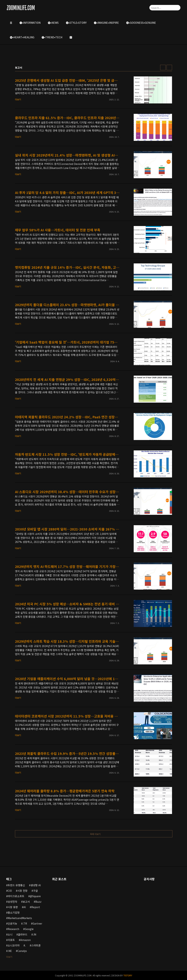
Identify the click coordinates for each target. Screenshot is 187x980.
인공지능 (12, 923)
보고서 (26, 901)
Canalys (22, 951)
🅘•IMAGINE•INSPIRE (106, 22)
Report (35, 907)
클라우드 (22, 934)
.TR (25, 923)
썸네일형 (163, 67)
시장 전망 (22, 890)
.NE (10, 951)
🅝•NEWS (53, 22)
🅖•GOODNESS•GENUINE (141, 22)
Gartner (37, 923)
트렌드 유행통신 (16, 885)
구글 (35, 890)
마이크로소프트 (16, 896)
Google (29, 929)
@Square (35, 896)
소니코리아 (14, 945)
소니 (10, 934)
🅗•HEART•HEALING (22, 37)
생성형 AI (35, 885)
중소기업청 (14, 912)
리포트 (11, 940)
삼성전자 (12, 901)
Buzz (38, 901)
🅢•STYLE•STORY (76, 22)
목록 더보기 (95, 834)
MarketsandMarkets (20, 918)
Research (13, 929)
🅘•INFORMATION (30, 22)
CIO (10, 890)
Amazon (25, 940)
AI (24, 907)
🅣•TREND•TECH (52, 37)
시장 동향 (13, 907)
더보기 (9, 956)
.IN (34, 934)
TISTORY (127, 975)
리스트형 (169, 67)
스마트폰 (36, 945)
